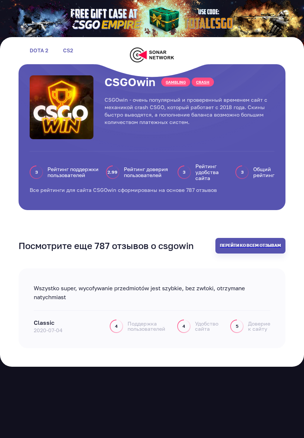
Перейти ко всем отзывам (250, 245)
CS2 (68, 50)
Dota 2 (39, 50)
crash (202, 82)
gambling (176, 82)
